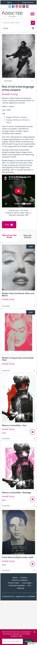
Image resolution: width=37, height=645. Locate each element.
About (15, 577)
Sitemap (20, 588)
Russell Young (10, 94)
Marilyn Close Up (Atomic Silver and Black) (18, 294)
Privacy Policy (13, 583)
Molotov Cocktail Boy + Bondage (16, 492)
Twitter (10, 6)
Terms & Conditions (20, 580)
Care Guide (26, 583)
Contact (27, 6)
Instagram (17, 6)
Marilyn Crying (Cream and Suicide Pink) (18, 359)
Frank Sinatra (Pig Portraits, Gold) (17, 557)
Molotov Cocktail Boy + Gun (14, 425)
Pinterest (20, 6)
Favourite (18, 81)
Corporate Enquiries (17, 585)
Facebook (13, 6)
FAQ (29, 585)
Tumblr (24, 6)
